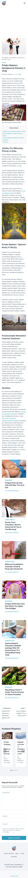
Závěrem (5, 142)
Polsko (4, 62)
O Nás (22, 853)
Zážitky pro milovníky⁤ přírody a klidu (14, 131)
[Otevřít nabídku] (24, 3)
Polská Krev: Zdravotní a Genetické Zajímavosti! (6, 713)
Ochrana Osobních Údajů (14, 867)
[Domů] (2, 57)
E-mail (5, 824)
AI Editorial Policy (14, 876)
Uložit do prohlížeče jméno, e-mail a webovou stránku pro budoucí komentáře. (13, 830)
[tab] (10, 770)
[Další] (23, 750)
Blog (17, 853)
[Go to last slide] (4, 750)
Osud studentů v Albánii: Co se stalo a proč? (21, 712)
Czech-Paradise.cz (9, 74)
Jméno (5, 816)
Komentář (6, 792)
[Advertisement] (14, 21)
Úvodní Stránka (9, 853)
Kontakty (14, 856)
